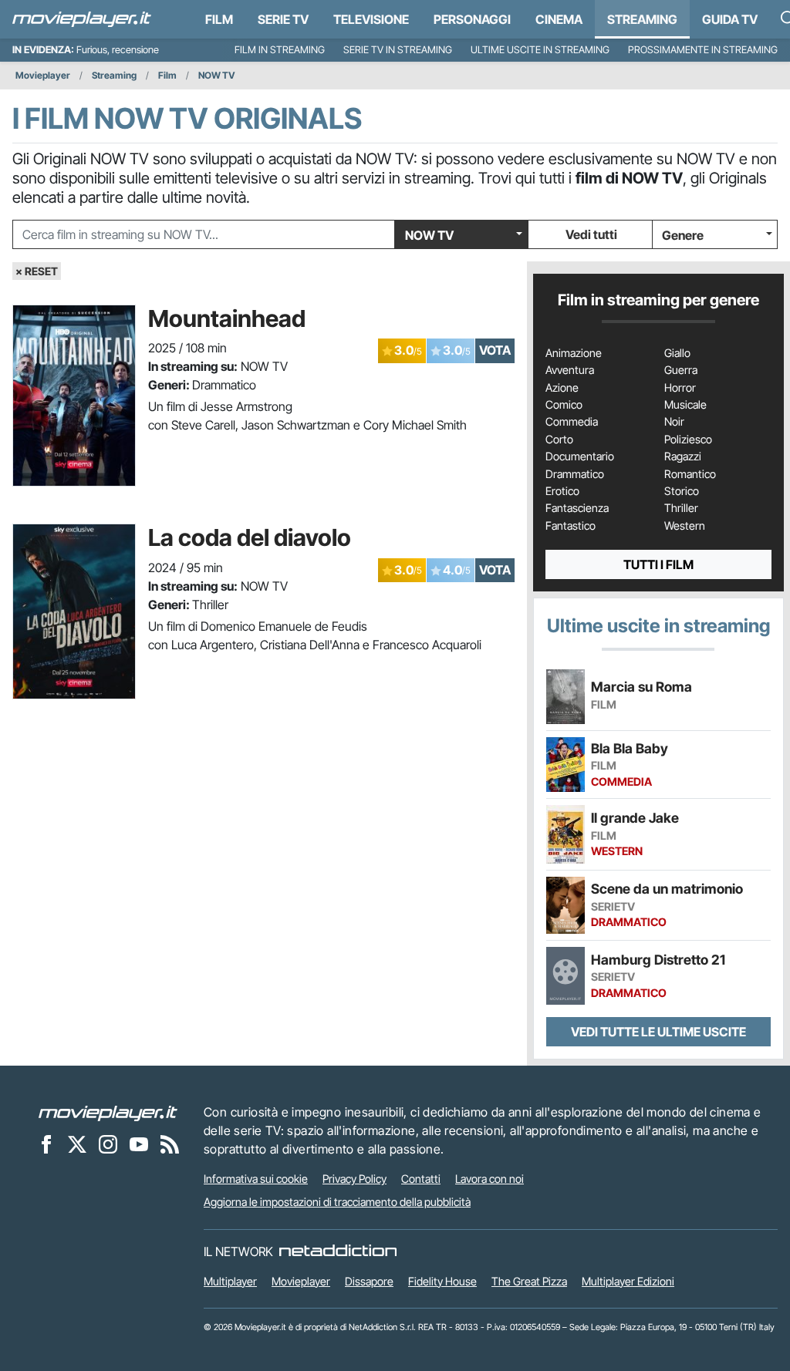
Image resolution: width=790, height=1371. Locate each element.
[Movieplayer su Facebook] (46, 1144)
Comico (563, 404)
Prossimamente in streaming (703, 50)
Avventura (569, 370)
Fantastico (570, 525)
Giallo (677, 353)
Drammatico (574, 474)
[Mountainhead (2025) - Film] (74, 396)
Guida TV (730, 19)
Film (219, 19)
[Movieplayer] (108, 1112)
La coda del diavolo (249, 537)
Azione (562, 387)
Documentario (579, 456)
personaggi (472, 19)
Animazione (573, 353)
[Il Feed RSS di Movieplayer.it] (169, 1144)
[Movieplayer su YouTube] (138, 1144)
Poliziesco (688, 439)
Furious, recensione (117, 50)
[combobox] (203, 234)
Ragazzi (682, 456)
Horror (680, 387)
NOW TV (216, 75)
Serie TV (283, 19)
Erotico (562, 491)
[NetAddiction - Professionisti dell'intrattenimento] (338, 1251)
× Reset (36, 271)
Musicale (685, 404)
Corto (559, 439)
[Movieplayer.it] (82, 19)
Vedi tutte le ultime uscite (658, 1031)
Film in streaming (280, 50)
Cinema (558, 19)
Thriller (681, 508)
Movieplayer (42, 75)
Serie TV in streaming (397, 50)
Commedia (571, 421)
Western (684, 525)
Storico (681, 491)
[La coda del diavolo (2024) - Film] (74, 611)
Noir (674, 421)
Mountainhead (227, 318)
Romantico (690, 474)
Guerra (680, 370)
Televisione (371, 19)
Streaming (642, 19)
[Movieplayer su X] (77, 1144)
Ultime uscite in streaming (540, 50)
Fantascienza (577, 508)
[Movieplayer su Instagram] (108, 1144)
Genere (683, 235)
